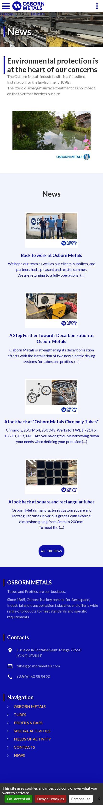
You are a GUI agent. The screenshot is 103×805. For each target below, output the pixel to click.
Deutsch (38, 14)
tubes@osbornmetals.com (38, 666)
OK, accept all (18, 798)
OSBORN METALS (30, 706)
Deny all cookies (50, 798)
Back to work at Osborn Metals (51, 255)
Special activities (32, 731)
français (7, 14)
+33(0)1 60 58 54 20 (33, 676)
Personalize (80, 798)
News (19, 755)
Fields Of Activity (32, 739)
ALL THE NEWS (51, 551)
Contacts (24, 747)
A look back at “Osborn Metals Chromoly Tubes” (51, 421)
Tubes (20, 714)
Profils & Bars (28, 722)
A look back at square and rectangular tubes (51, 501)
